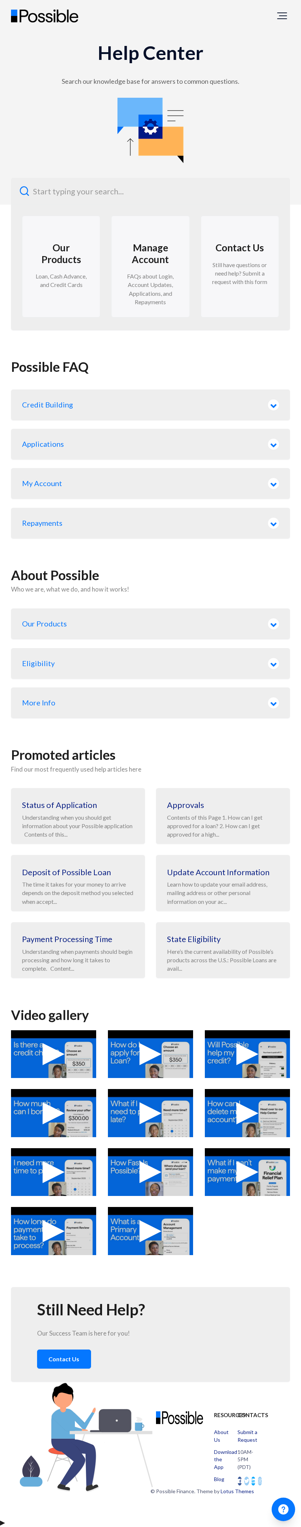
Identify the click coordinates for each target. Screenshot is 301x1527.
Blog (219, 1479)
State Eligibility (194, 939)
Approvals (185, 805)
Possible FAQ (49, 367)
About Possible (55, 575)
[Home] (44, 16)
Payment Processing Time (67, 939)
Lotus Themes (237, 1491)
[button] (282, 16)
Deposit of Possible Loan (66, 872)
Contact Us (64, 1358)
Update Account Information (218, 872)
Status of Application (59, 805)
